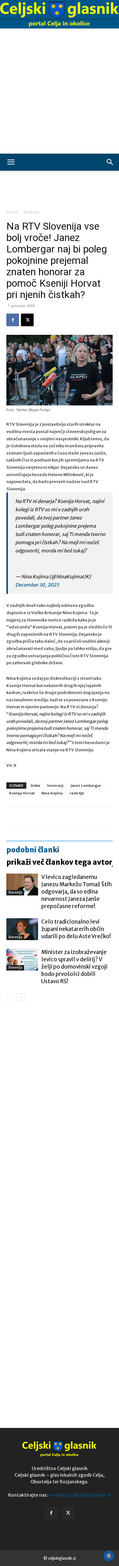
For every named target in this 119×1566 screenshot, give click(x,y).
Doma (11, 212)
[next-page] (20, 997)
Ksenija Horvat (22, 793)
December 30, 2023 (37, 585)
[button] (11, 162)
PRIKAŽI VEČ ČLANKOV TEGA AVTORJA (62, 862)
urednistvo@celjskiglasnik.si (80, 1495)
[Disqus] (59, 1097)
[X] (27, 320)
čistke (35, 785)
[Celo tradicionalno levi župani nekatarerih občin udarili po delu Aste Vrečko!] (22, 929)
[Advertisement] (59, 91)
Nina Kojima (52, 793)
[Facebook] (12, 320)
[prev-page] (10, 997)
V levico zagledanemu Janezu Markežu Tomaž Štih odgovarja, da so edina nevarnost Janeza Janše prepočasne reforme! (76, 892)
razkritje (76, 793)
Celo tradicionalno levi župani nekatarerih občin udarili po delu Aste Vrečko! (76, 929)
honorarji (55, 785)
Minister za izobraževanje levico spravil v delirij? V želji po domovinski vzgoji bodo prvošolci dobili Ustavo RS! (74, 967)
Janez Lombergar (85, 785)
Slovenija (31, 212)
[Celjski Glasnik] (59, 14)
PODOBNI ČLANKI (32, 850)
